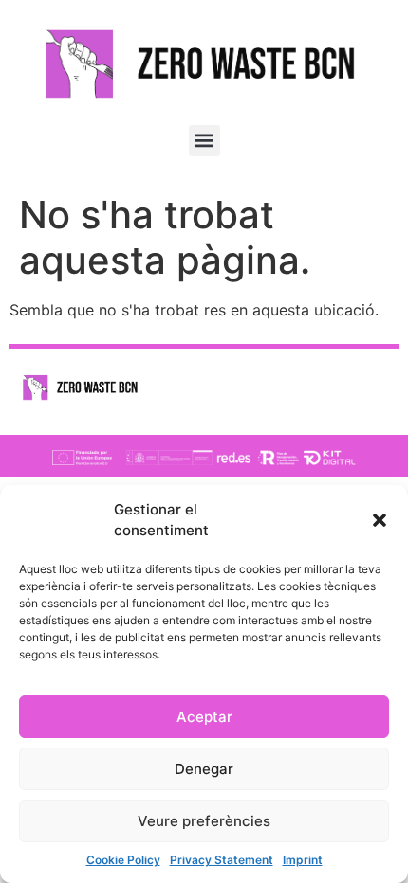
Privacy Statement (221, 860)
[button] (379, 520)
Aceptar (204, 717)
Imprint (303, 860)
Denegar (204, 769)
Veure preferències (204, 821)
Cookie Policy (123, 860)
